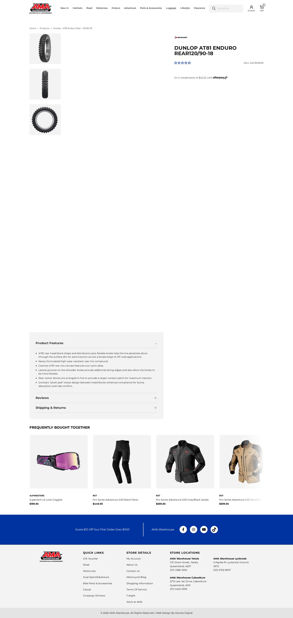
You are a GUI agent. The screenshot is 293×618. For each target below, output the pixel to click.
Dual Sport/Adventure (96, 577)
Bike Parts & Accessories (97, 583)
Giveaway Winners (94, 595)
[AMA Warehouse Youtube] (204, 529)
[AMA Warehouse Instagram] (193, 529)
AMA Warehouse (119, 612)
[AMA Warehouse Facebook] (183, 529)
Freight (130, 595)
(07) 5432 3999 (178, 589)
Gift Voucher (90, 558)
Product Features (49, 343)
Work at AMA (134, 601)
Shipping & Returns (51, 408)
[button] (77, 8)
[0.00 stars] (182, 62)
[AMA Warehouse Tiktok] (214, 529)
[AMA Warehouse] (40, 8)
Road (86, 564)
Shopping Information (139, 583)
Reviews (42, 398)
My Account (133, 558)
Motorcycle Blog (136, 577)
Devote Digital (184, 612)
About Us (132, 564)
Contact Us (133, 571)
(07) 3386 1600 (178, 570)
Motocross (89, 571)
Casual (87, 589)
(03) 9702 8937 (222, 570)
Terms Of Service (136, 589)
